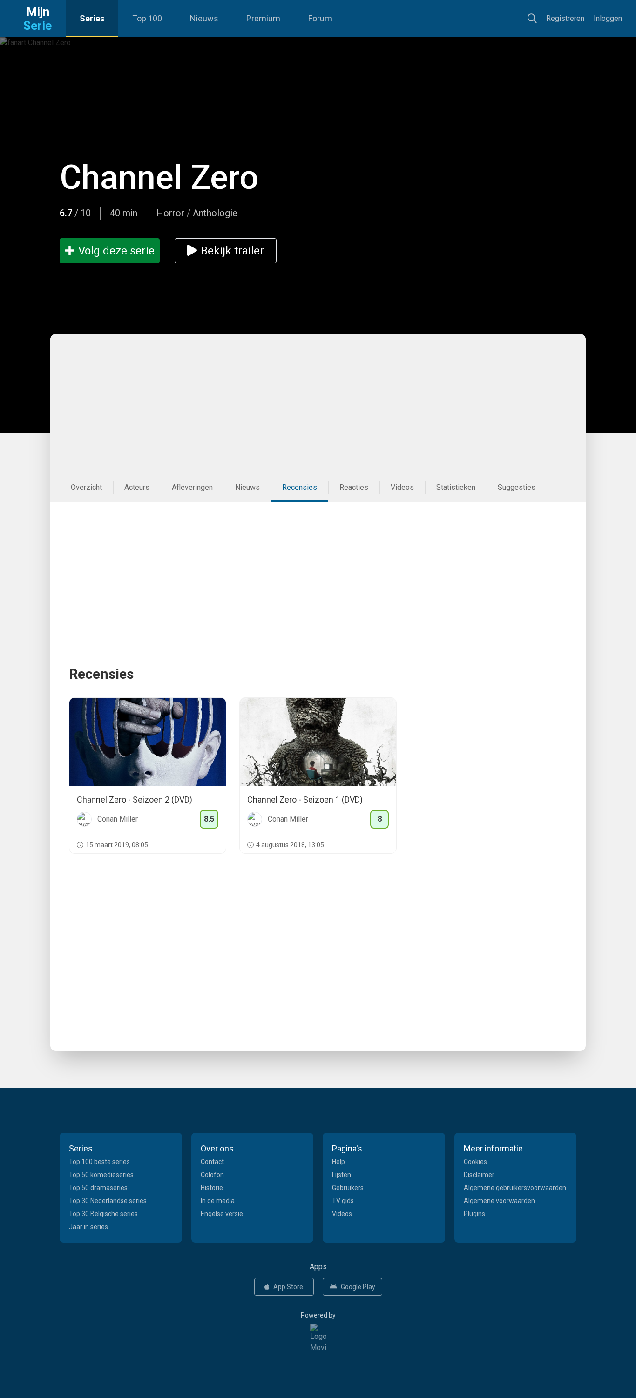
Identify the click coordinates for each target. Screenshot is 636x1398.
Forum (320, 18)
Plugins (474, 1213)
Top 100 (147, 18)
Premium (263, 18)
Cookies (475, 1161)
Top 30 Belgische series (103, 1213)
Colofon (212, 1174)
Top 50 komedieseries (101, 1174)
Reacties (353, 487)
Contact (212, 1161)
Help (338, 1161)
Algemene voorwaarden (499, 1200)
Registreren (565, 18)
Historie (212, 1187)
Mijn (37, 19)
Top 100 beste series (99, 1161)
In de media (218, 1200)
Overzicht (86, 487)
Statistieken (455, 487)
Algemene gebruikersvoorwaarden (515, 1187)
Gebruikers (348, 1187)
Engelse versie (222, 1213)
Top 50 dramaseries (98, 1187)
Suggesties (516, 487)
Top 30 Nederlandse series (108, 1200)
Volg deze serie (116, 250)
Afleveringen (192, 487)
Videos (402, 487)
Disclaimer (479, 1174)
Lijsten (341, 1174)
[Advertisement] (318, 404)
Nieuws (204, 18)
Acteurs (136, 487)
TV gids (343, 1200)
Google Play (358, 1287)
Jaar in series (88, 1227)
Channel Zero (159, 177)
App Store (288, 1287)
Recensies (299, 487)
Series (92, 18)
